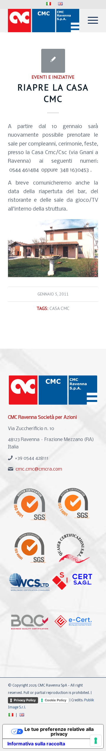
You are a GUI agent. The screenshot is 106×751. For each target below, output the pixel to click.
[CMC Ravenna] (44, 20)
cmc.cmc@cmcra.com (39, 469)
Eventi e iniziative (53, 77)
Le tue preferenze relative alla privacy (59, 731)
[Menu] (90, 20)
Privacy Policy (25, 700)
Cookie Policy (55, 700)
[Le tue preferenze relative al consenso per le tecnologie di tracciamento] (95, 740)
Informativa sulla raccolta (36, 744)
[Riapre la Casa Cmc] (53, 61)
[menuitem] (48, 4)
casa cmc (59, 308)
